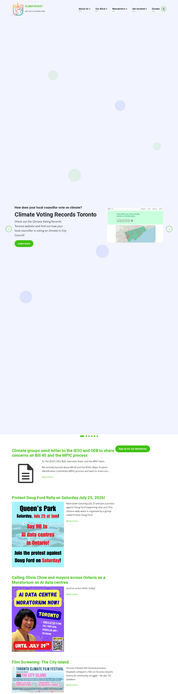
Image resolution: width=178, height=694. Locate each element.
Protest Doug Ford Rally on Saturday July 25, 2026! (58, 497)
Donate (156, 9)
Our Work (101, 9)
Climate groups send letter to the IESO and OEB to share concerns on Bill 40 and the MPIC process (63, 453)
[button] (82, 436)
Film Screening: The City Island (40, 662)
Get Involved (139, 9)
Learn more (24, 243)
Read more (47, 477)
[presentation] (9, 229)
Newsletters (119, 9)
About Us (84, 9)
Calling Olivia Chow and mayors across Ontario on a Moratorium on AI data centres (58, 580)
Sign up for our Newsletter (133, 449)
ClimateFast (34, 6)
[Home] (18, 8)
